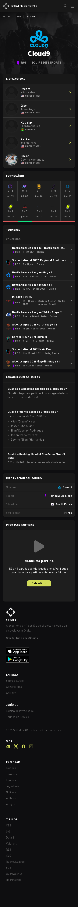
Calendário (39, 583)
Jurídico (12, 704)
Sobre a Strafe (15, 680)
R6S (18, 16)
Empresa (12, 674)
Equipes (11, 780)
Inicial (7, 16)
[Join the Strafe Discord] (8, 746)
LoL (8, 831)
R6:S (9, 849)
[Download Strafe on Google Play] (39, 659)
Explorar (13, 762)
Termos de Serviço (17, 717)
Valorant (11, 843)
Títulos (11, 819)
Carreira (11, 692)
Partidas (11, 768)
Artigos (10, 804)
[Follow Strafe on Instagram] (29, 746)
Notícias (11, 792)
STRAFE (11, 619)
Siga (9, 741)
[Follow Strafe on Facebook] (22, 746)
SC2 (8, 867)
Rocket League (15, 861)
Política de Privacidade (20, 710)
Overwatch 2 (14, 873)
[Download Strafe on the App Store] (39, 651)
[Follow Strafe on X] (14, 746)
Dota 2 (10, 837)
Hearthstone (13, 879)
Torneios (11, 774)
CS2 (8, 825)
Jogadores (12, 786)
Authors (11, 798)
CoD (8, 855)
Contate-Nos (14, 686)
